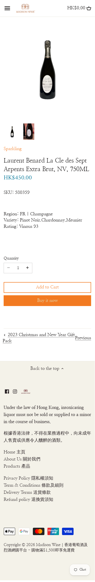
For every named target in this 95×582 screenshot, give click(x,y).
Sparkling (13, 149)
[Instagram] (15, 391)
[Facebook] (7, 391)
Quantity (11, 258)
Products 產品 (17, 466)
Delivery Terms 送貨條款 (27, 492)
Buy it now (47, 300)
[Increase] (27, 268)
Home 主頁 (14, 452)
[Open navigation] (7, 8)
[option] (12, 131)
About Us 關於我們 (22, 459)
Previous (83, 338)
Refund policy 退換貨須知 (28, 499)
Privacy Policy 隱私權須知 (28, 478)
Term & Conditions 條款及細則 (33, 485)
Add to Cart (47, 287)
